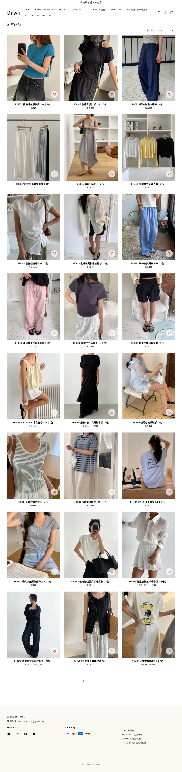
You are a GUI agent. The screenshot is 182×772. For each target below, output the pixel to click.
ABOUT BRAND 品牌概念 (132, 734)
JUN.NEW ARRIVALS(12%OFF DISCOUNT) (50, 9)
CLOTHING (74, 9)
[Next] (99, 681)
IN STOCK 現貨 (99, 9)
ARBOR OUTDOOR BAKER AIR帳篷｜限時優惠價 (128, 9)
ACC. (85, 9)
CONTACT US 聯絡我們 (131, 738)
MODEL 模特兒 (128, 730)
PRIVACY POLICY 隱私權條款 (134, 743)
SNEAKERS (29, 15)
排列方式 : (151, 30)
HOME (27, 9)
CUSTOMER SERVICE (45, 15)
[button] (159, 12)
